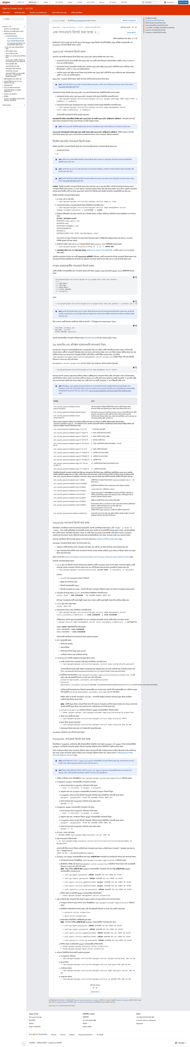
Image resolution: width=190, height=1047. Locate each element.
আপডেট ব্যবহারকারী (92, 338)
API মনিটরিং (59, 2)
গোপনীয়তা (32, 1043)
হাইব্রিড (46, 2)
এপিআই (79, 2)
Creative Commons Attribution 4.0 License (86, 1000)
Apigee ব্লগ (139, 1023)
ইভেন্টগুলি (32, 1020)
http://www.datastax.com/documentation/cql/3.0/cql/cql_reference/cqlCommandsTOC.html (97, 557)
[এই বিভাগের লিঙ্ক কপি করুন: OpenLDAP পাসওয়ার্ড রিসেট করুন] (87, 52)
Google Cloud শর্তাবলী (55, 1043)
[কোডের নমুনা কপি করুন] (136, 277)
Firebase (72, 1035)
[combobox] (151, 2)
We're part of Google (35, 1017)
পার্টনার (31, 1023)
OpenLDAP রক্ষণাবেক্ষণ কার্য (67, 87)
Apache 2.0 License (122, 1000)
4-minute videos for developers (146, 1020)
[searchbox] (13, 19)
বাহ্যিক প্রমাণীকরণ (76, 12)
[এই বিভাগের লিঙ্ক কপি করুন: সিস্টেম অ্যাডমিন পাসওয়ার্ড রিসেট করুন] (92, 141)
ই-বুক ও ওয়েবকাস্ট (34, 1026)
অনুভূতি (70, 2)
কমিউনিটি (124, 2)
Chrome (62, 1035)
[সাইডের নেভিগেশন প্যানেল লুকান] (24, 1043)
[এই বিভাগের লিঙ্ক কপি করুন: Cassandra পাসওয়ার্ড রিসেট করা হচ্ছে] (91, 523)
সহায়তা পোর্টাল (87, 1026)
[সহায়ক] (132, 27)
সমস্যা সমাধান (91, 2)
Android (53, 1035)
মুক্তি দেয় (101, 2)
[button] (11, 26)
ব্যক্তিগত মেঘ (32, 2)
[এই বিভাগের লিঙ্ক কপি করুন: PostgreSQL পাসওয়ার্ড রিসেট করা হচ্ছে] (92, 739)
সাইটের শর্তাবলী (42, 1043)
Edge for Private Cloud (12, 8)
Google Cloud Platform (85, 1035)
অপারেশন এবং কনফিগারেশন (38, 12)
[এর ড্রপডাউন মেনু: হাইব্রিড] (50, 2)
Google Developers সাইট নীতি (65, 1002)
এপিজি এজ (20, 2)
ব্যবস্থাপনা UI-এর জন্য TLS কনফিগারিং (99, 250)
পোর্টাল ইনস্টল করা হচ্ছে (59, 12)
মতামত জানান (131, 32)
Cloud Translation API (80, 20)
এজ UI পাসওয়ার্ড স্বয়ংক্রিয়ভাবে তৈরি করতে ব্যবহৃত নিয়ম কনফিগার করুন (110, 391)
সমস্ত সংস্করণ (6, 12)
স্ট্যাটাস (85, 1023)
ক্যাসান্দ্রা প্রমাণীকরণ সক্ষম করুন (107, 539)
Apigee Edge (56, 27)
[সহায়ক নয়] (135, 27)
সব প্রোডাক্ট (100, 1035)
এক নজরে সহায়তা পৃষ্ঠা (89, 1020)
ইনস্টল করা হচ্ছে (20, 12)
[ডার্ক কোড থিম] (134, 277)
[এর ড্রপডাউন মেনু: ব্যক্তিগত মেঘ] (38, 2)
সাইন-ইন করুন (183, 2)
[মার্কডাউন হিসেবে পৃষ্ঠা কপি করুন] (95, 32)
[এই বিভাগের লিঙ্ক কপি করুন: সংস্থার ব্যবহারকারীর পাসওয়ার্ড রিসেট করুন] (96, 266)
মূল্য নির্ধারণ (112, 2)
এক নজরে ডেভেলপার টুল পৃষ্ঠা (145, 1017)
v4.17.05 (29, 8)
